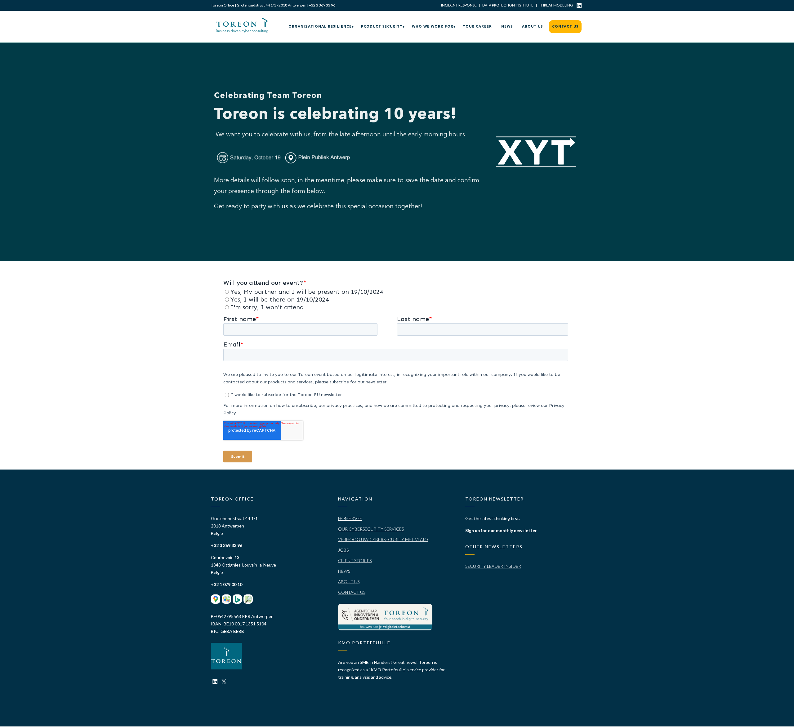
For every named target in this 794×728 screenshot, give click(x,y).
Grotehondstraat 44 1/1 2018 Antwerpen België (234, 526)
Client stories (355, 560)
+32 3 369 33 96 (322, 5)
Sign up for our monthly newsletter (501, 530)
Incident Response (459, 5)
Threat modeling (556, 5)
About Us (348, 581)
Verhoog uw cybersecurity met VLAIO (383, 539)
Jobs (343, 550)
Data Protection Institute (507, 5)
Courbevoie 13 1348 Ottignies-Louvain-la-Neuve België (243, 565)
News (344, 571)
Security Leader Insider (493, 566)
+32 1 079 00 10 (226, 584)
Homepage (350, 518)
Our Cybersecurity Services (371, 529)
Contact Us (351, 592)
